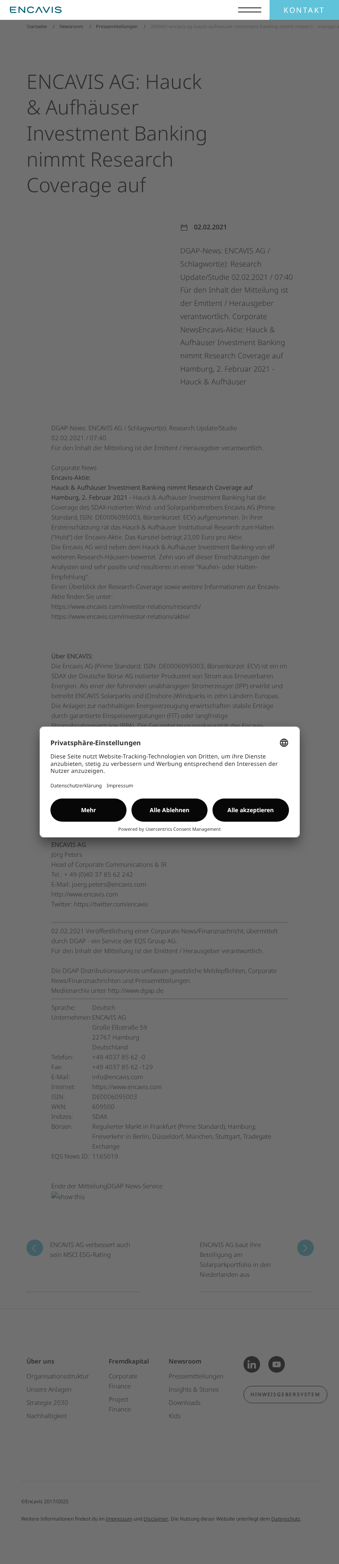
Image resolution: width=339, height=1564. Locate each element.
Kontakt (304, 10)
